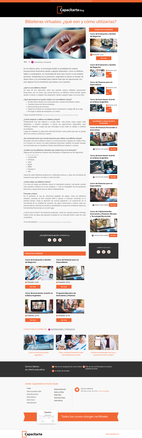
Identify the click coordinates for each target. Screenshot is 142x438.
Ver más (33, 287)
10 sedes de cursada (62, 371)
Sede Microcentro (32, 394)
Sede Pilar (57, 395)
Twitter (54, 240)
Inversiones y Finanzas (42, 62)
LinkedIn (60, 240)
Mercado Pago (33, 155)
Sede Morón (58, 400)
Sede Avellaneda (60, 389)
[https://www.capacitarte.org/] (70, 10)
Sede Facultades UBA (34, 391)
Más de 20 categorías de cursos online (68, 366)
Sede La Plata (59, 392)
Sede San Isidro (59, 397)
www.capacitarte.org (112, 434)
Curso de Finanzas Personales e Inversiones (54, 222)
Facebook (49, 240)
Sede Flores (31, 400)
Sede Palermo (31, 397)
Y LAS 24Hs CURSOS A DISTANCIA (84, 1)
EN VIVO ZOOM (71, 1)
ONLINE (65, 1)
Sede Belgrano (31, 402)
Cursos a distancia (87, 388)
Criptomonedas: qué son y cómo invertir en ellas (60, 115)
